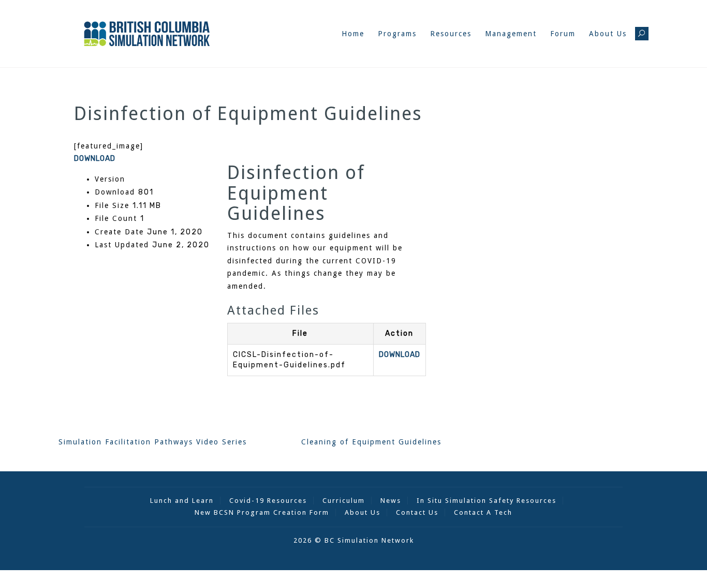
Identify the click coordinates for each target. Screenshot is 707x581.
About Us (608, 33)
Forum (563, 33)
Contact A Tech (483, 512)
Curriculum (343, 500)
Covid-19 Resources (268, 500)
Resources (451, 33)
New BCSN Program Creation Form (262, 512)
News (390, 500)
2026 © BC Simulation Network (353, 540)
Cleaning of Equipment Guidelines (371, 442)
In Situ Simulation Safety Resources (486, 500)
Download (94, 158)
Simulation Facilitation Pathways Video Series (152, 442)
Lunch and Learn (182, 500)
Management (511, 33)
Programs (397, 33)
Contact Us (417, 512)
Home (353, 33)
